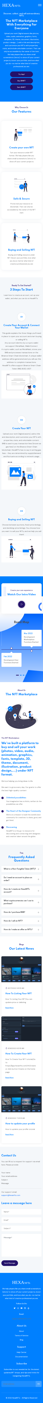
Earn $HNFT (21, 87)
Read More (9, 1008)
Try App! (21, 74)
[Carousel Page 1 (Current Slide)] (17, 675)
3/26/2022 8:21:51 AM (16, 1048)
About (21, 1331)
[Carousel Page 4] (26, 675)
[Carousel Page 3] (23, 675)
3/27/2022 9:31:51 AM (16, 988)
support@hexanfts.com (10, 1195)
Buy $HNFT (22, 81)
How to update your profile (20, 1124)
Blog (21, 1340)
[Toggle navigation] (40, 5)
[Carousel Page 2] (21, 675)
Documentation (21, 1357)
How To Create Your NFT (18, 1054)
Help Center (21, 1352)
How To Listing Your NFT (18, 993)
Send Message (9, 1263)
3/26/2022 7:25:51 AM (16, 1118)
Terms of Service (21, 1335)
